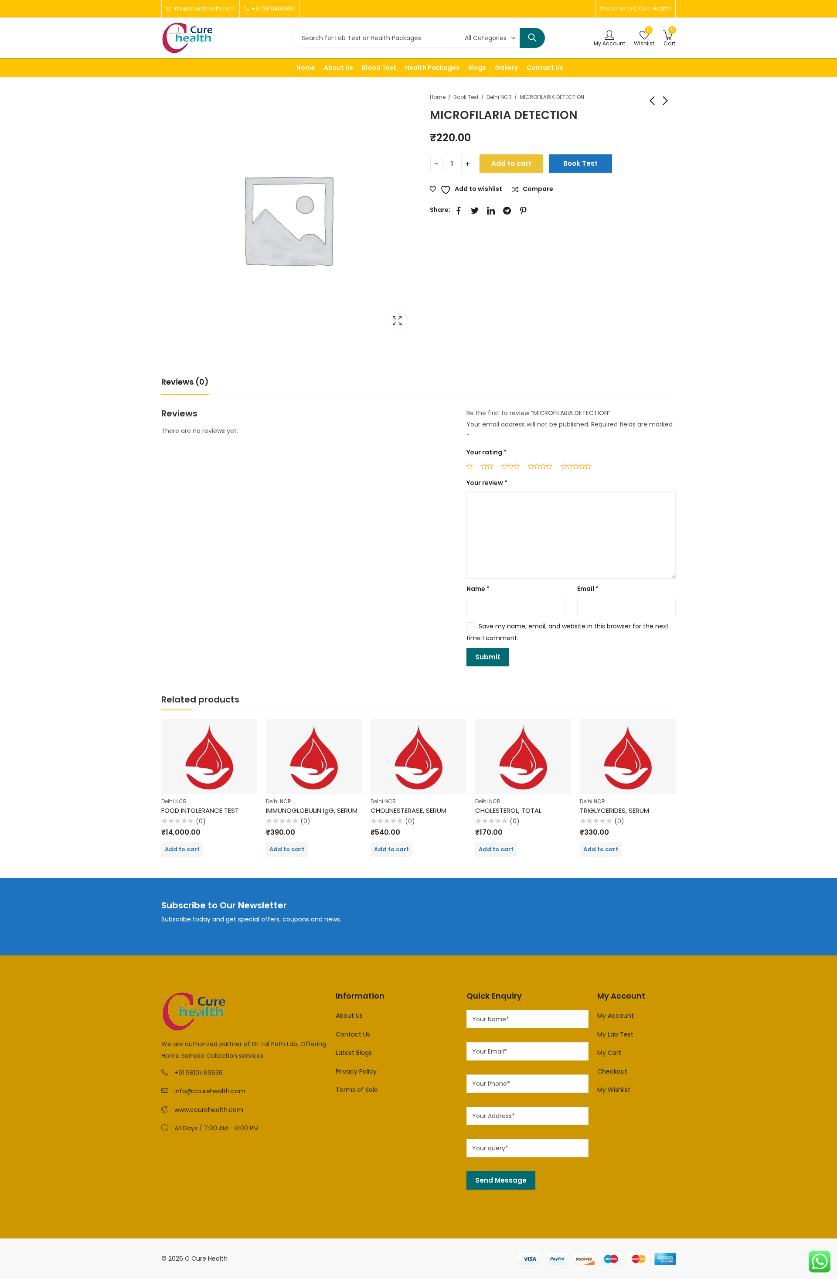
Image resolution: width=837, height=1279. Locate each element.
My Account (615, 1015)
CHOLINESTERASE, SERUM (408, 810)
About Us (349, 1015)
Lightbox (397, 320)
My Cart (609, 1052)
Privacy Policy (356, 1071)
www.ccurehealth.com (208, 1109)
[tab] (185, 382)
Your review (486, 482)
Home (438, 97)
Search (532, 38)
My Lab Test (615, 1034)
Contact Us (353, 1034)
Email (588, 588)
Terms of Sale (357, 1089)
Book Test (466, 97)
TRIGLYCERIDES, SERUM (614, 810)
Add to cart (511, 163)
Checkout (612, 1071)
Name (478, 588)
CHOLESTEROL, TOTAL (508, 810)
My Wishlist (613, 1089)
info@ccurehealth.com (209, 1091)
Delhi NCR (499, 97)
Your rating (486, 452)
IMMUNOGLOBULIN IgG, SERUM (311, 810)
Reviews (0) (185, 381)
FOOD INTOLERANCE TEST (200, 810)
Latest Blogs (354, 1052)
